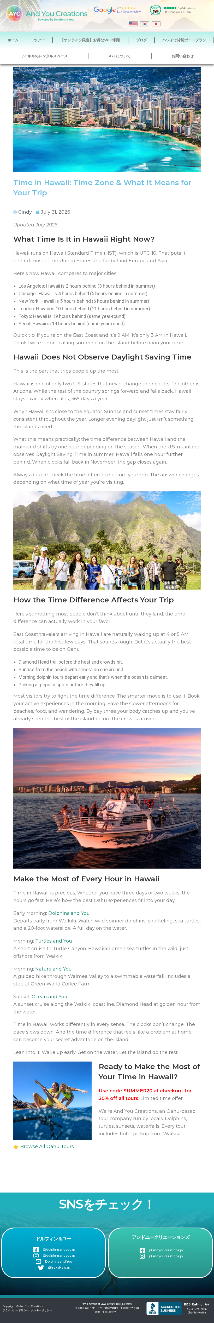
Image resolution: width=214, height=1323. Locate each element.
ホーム (13, 40)
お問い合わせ (183, 56)
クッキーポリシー (41, 1310)
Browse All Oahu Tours (47, 1146)
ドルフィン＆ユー (53, 1239)
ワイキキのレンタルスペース (44, 56)
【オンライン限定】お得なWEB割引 (90, 40)
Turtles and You (53, 941)
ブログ (141, 40)
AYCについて (120, 56)
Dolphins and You (69, 913)
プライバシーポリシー (16, 1310)
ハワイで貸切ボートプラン (184, 40)
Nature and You (53, 969)
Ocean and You (49, 997)
